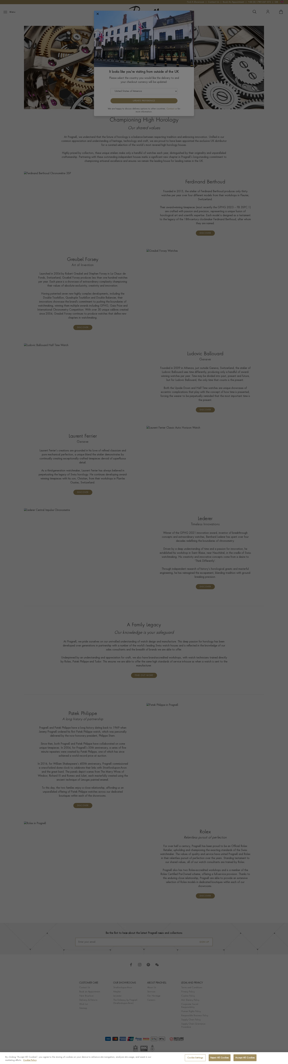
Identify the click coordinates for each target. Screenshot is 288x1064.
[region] (144, 1058)
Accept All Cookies (245, 1058)
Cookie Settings (195, 1058)
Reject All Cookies (219, 1058)
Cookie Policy (30, 1060)
